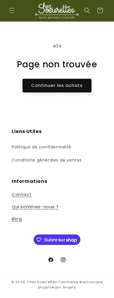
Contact (22, 194)
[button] (11, 10)
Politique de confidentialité (41, 147)
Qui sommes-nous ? (35, 207)
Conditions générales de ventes (47, 160)
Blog (17, 219)
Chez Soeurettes (42, 282)
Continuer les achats (57, 85)
